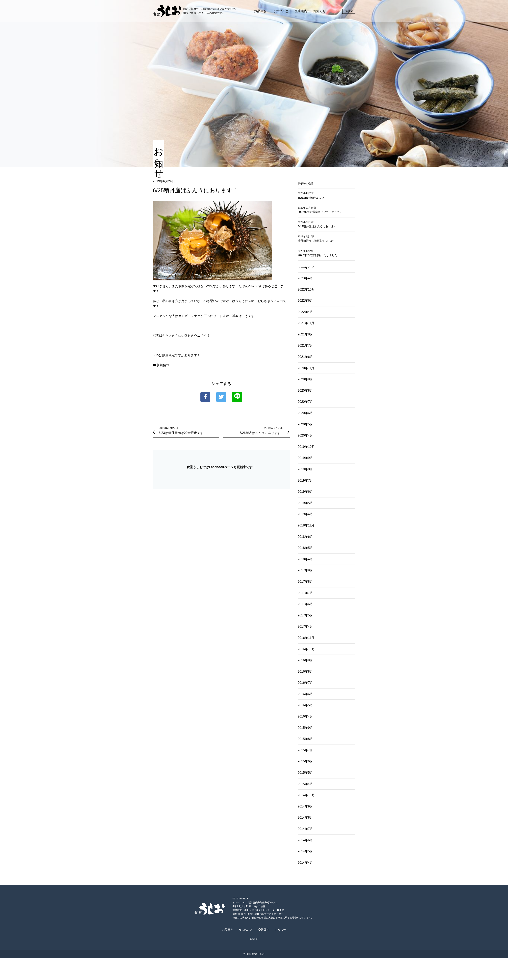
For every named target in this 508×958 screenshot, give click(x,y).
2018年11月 (306, 525)
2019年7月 (305, 480)
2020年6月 (305, 413)
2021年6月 (305, 356)
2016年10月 (306, 649)
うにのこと (281, 11)
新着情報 (163, 365)
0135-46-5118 (240, 898)
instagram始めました (311, 197)
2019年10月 (306, 446)
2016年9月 (305, 660)
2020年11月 (306, 368)
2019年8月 (305, 469)
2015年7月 (305, 750)
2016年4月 (305, 716)
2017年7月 (305, 593)
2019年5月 (305, 503)
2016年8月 (305, 671)
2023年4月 (305, 278)
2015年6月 (305, 761)
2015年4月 (305, 784)
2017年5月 (305, 615)
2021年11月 (306, 323)
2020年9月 (305, 379)
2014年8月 (305, 817)
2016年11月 (306, 637)
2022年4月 (305, 312)
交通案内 (300, 11)
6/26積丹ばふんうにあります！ (262, 433)
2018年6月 (305, 536)
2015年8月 (305, 739)
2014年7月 (305, 829)
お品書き (260, 11)
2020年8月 (305, 390)
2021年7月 (305, 345)
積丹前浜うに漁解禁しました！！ (318, 240)
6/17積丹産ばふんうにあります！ (318, 226)
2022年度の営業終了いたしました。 (320, 211)
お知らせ (319, 11)
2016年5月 (305, 705)
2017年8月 (305, 581)
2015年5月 (305, 772)
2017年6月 (305, 604)
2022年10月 (306, 289)
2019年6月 (305, 491)
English (348, 11)
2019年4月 (305, 514)
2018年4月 (305, 559)
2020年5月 (305, 424)
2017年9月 (305, 570)
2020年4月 (305, 435)
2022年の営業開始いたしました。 (319, 255)
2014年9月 (305, 806)
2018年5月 (305, 547)
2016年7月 (305, 682)
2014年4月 (305, 862)
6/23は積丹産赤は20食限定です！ (183, 433)
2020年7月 (305, 401)
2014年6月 (305, 840)
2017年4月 (305, 626)
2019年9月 (305, 458)
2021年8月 (305, 334)
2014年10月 (306, 795)
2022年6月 (305, 300)
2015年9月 (305, 727)
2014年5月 (305, 851)
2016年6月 (305, 694)
